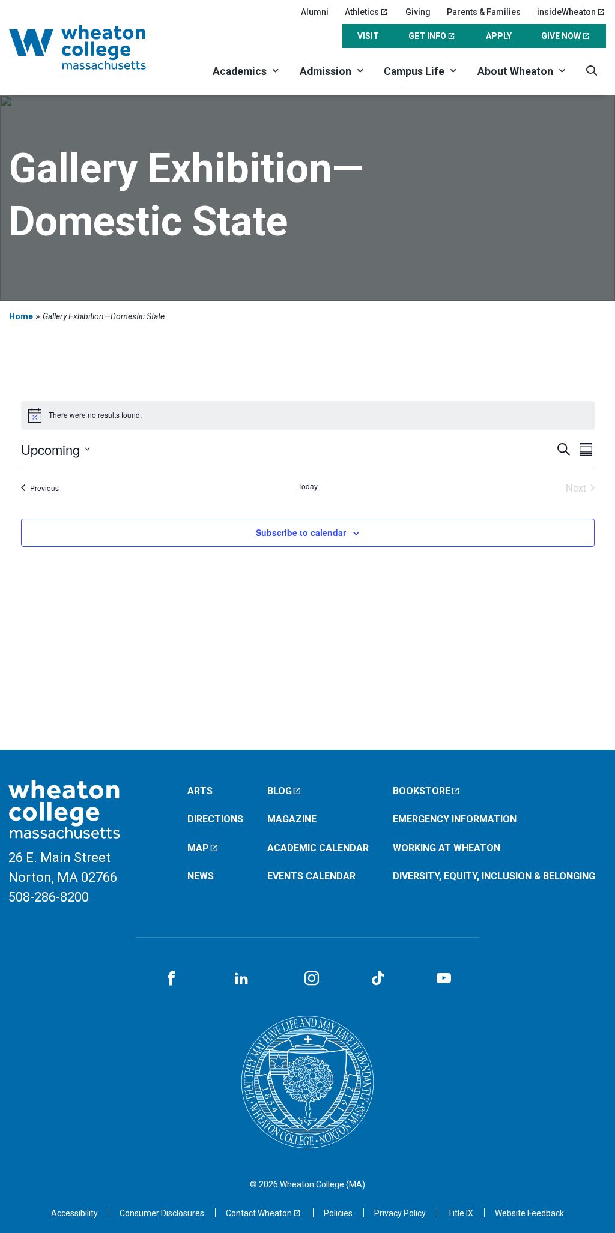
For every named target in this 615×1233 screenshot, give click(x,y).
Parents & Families (484, 12)
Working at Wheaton (446, 848)
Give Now (561, 36)
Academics (240, 71)
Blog (279, 791)
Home (21, 316)
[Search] (591, 70)
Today (308, 486)
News (200, 876)
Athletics (362, 12)
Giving (418, 12)
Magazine (292, 819)
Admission (325, 71)
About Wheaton (515, 71)
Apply (499, 36)
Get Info (427, 36)
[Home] (92, 47)
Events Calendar (311, 876)
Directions (215, 819)
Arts (200, 791)
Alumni (315, 12)
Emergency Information (455, 819)
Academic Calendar (318, 848)
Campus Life (414, 71)
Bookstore (421, 791)
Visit (368, 36)
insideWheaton (566, 12)
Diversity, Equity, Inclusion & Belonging (494, 876)
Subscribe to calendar (301, 532)
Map (198, 848)
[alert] (308, 415)
